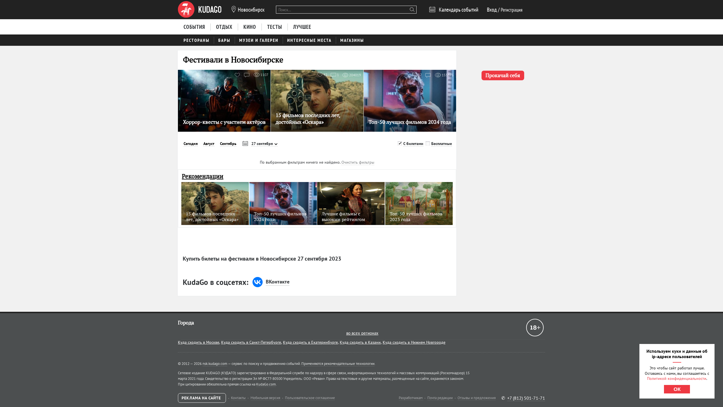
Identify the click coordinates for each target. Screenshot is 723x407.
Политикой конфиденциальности (676, 378)
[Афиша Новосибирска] (199, 9)
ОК (677, 389)
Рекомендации (202, 176)
